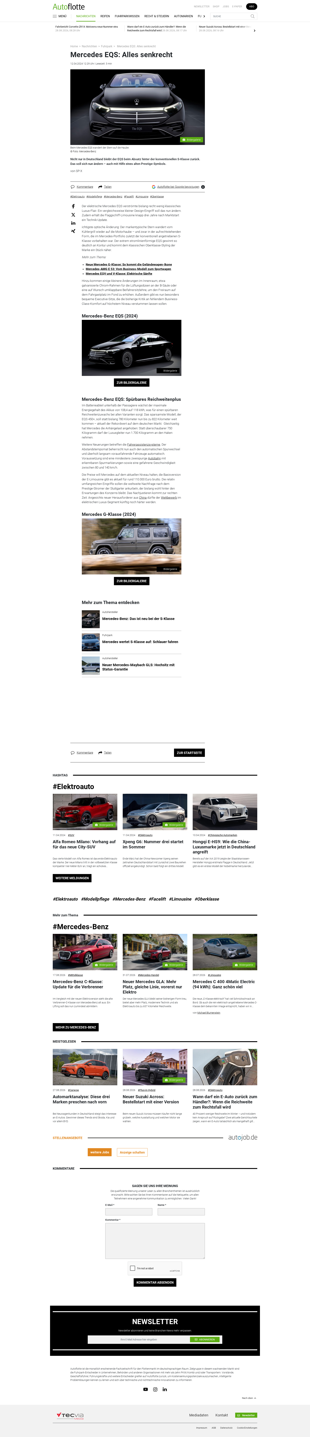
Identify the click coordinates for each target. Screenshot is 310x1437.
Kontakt (221, 1415)
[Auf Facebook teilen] (73, 206)
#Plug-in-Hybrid (146, 1090)
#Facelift (157, 899)
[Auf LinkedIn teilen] (73, 222)
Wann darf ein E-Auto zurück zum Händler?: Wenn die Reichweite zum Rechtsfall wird (225, 1102)
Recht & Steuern (156, 16)
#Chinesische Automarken (222, 835)
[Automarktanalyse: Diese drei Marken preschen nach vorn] (85, 1067)
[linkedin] (165, 1389)
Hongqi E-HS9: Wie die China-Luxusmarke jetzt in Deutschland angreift (224, 847)
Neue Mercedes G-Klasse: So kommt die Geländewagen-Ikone (129, 264)
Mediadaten (198, 1415)
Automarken (183, 16)
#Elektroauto (73, 786)
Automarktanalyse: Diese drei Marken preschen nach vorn (81, 1099)
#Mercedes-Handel (148, 975)
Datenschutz (226, 1428)
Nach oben (247, 1398)
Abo (251, 6)
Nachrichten (85, 16)
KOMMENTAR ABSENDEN (155, 1282)
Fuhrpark (106, 46)
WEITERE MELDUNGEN (72, 878)
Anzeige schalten (132, 1152)
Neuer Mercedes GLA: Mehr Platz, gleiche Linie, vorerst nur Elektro (152, 987)
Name (161, 1205)
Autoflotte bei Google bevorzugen (178, 186)
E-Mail (109, 1205)
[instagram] (155, 1389)
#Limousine (180, 899)
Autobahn (154, 458)
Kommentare (85, 186)
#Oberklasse (206, 899)
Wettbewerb (169, 497)
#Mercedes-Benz (128, 899)
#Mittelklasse (75, 975)
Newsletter (202, 6)
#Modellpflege (95, 899)
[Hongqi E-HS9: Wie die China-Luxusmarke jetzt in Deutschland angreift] (225, 812)
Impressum (201, 1428)
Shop (216, 6)
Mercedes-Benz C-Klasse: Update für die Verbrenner (78, 984)
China (143, 497)
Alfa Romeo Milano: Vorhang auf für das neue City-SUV (84, 844)
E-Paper (237, 6)
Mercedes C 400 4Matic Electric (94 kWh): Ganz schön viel (224, 984)
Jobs (226, 6)
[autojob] (243, 1137)
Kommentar (112, 1219)
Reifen (105, 16)
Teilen (108, 186)
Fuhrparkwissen (127, 16)
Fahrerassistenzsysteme (143, 444)
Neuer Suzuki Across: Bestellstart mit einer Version (151, 1099)
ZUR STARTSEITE (189, 753)
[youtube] (145, 1389)
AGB (214, 1428)
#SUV (71, 835)
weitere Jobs (99, 1152)
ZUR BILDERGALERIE (132, 383)
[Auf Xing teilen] (73, 231)
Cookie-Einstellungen (247, 1428)
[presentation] (254, 30)
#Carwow (73, 1090)
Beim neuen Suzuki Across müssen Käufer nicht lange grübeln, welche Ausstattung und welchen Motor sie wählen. (152, 1117)
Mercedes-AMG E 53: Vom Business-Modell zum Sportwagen (128, 269)
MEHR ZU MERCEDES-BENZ (76, 1027)
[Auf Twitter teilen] (73, 214)
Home (74, 46)
